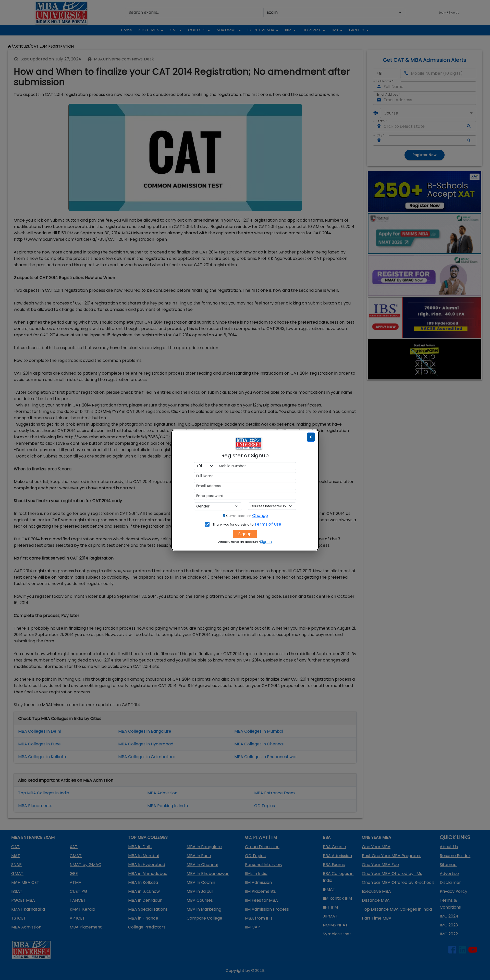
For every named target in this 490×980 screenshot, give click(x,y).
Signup (245, 534)
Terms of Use (267, 524)
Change (260, 515)
